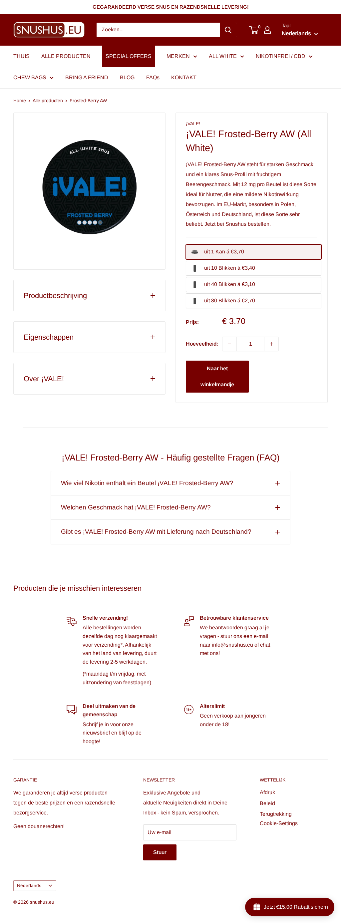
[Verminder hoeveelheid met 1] (229, 344)
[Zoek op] (228, 30)
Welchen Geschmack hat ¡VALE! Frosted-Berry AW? (136, 507)
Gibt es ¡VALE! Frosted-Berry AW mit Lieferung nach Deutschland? (156, 531)
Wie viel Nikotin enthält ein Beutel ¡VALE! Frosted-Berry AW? (147, 482)
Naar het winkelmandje (217, 376)
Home (19, 100)
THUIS (21, 56)
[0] (254, 30)
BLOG (127, 77)
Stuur (160, 852)
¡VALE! (193, 123)
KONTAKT (183, 77)
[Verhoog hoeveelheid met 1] (271, 344)
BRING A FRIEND (86, 77)
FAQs (153, 77)
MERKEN (178, 56)
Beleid (267, 803)
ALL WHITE (223, 56)
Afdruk (267, 792)
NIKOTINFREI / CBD (280, 56)
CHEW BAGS (29, 77)
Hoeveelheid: (202, 344)
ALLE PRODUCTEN (66, 56)
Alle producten (48, 100)
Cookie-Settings (279, 823)
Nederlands (29, 885)
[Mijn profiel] (267, 30)
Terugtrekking (276, 814)
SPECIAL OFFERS (129, 56)
